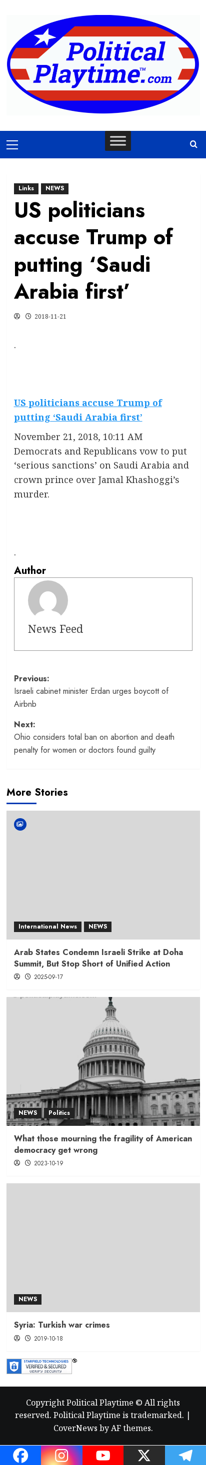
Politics (59, 1112)
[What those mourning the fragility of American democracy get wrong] (103, 1061)
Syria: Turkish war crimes (62, 1325)
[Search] (194, 144)
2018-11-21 (50, 316)
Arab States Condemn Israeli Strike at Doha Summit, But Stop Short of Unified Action (98, 958)
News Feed (55, 628)
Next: (94, 737)
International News (47, 926)
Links (26, 188)
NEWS (55, 188)
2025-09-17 (48, 977)
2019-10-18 (48, 1338)
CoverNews (76, 1428)
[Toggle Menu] (118, 140)
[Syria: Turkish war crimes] (103, 1247)
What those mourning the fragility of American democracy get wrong (103, 1144)
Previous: (91, 691)
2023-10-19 (49, 1163)
